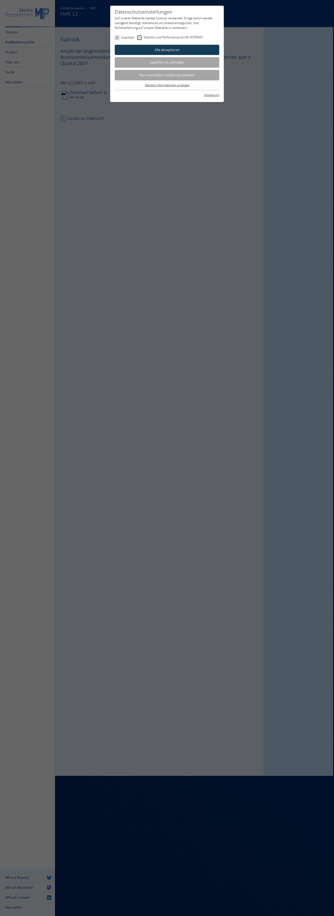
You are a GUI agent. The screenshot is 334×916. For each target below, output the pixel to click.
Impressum (211, 95)
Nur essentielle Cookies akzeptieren (167, 75)
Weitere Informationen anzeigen (167, 85)
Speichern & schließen (167, 62)
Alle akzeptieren (167, 49)
